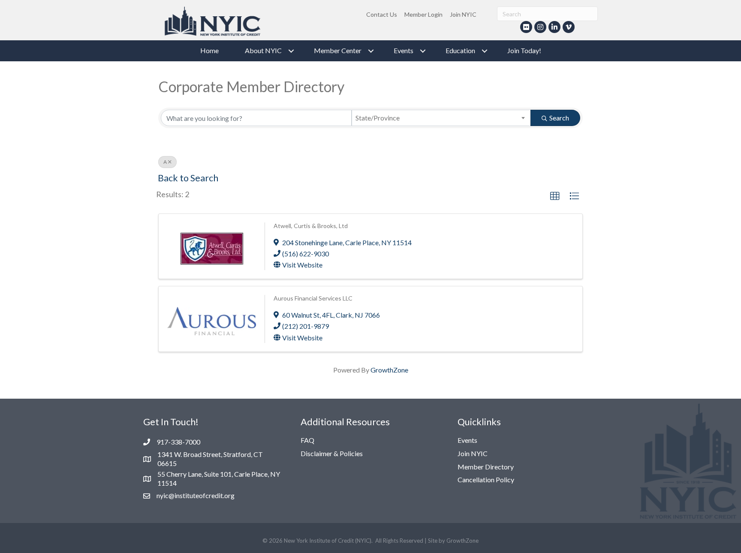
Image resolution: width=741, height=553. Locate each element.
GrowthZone (389, 370)
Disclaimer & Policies (332, 453)
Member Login (423, 14)
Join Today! (524, 50)
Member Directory (486, 467)
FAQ (307, 440)
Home (209, 50)
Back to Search (188, 177)
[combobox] (441, 118)
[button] (554, 196)
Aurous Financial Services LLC (313, 298)
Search (559, 118)
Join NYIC (463, 14)
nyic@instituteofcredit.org (196, 495)
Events (467, 440)
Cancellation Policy (486, 479)
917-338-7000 (178, 442)
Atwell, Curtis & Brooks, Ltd (311, 225)
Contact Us (381, 14)
